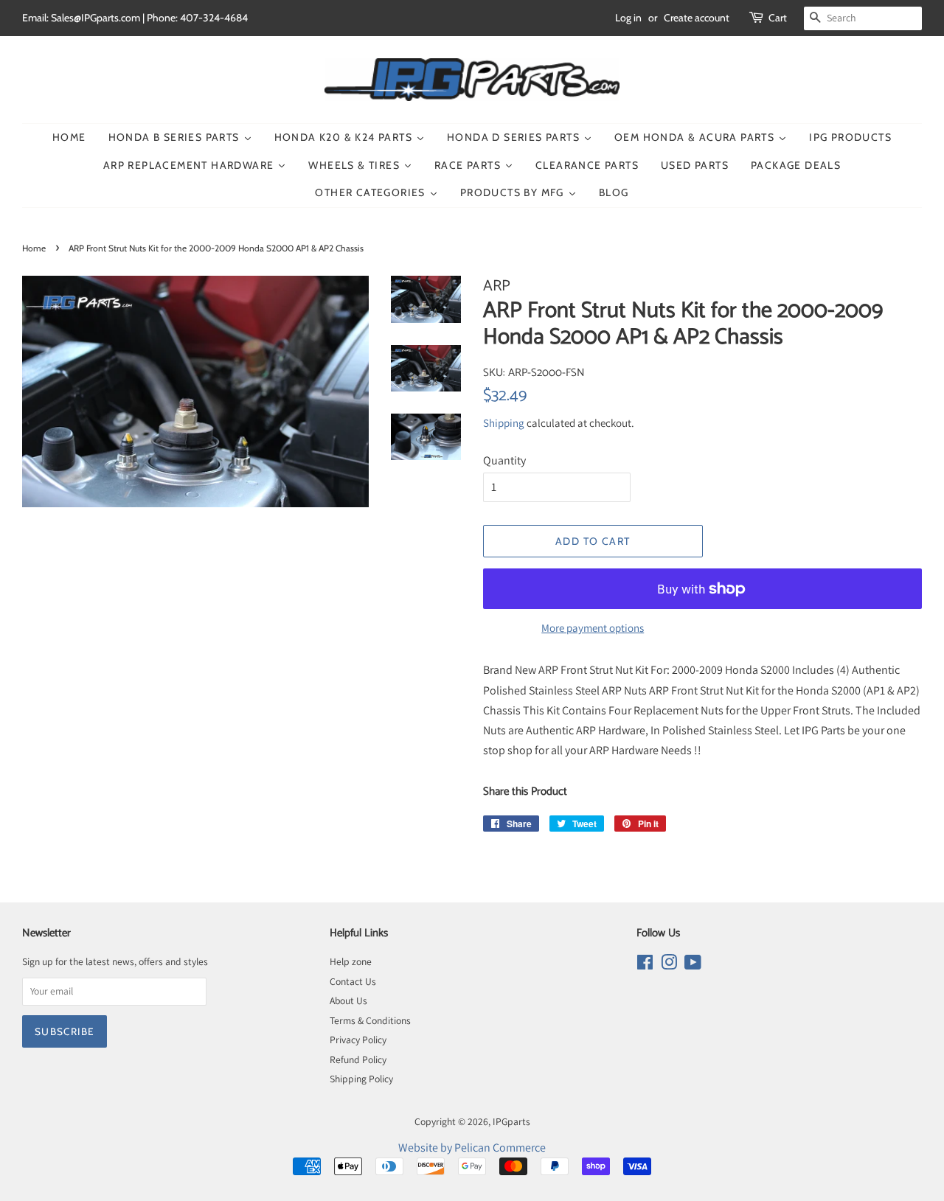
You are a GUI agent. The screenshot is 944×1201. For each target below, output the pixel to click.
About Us (348, 1000)
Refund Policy (358, 1059)
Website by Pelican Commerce (472, 1147)
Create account (696, 17)
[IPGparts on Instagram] (669, 965)
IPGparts (511, 1121)
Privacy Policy (358, 1039)
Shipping (503, 423)
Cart (777, 17)
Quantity (504, 460)
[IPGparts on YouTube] (692, 965)
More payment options (592, 628)
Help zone (351, 961)
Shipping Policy (361, 1078)
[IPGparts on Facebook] (644, 965)
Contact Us (353, 981)
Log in (628, 17)
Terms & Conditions (370, 1020)
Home (34, 248)
